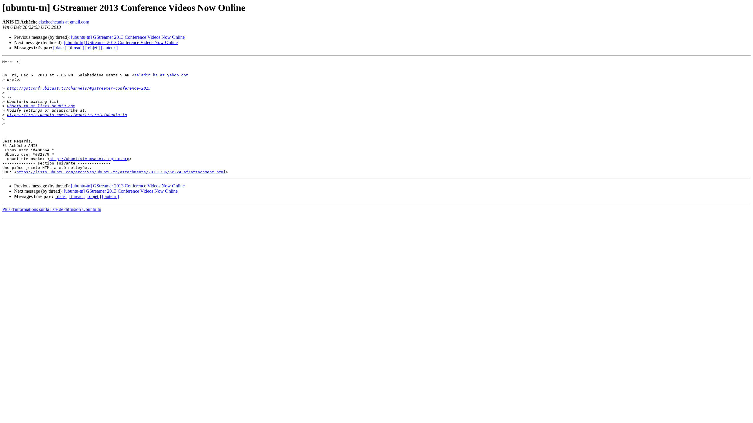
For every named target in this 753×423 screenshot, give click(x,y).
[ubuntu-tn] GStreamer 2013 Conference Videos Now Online (128, 37)
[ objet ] (92, 47)
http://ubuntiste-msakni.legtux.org (89, 159)
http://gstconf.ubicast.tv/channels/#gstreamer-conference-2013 (79, 88)
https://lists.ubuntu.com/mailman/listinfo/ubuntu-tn (67, 115)
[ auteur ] (109, 47)
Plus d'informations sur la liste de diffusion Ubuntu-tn (51, 209)
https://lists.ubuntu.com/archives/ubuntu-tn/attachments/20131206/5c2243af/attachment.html (121, 172)
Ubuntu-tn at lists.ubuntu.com (41, 106)
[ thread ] (75, 47)
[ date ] (59, 47)
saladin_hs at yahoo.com (161, 75)
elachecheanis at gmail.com (64, 21)
